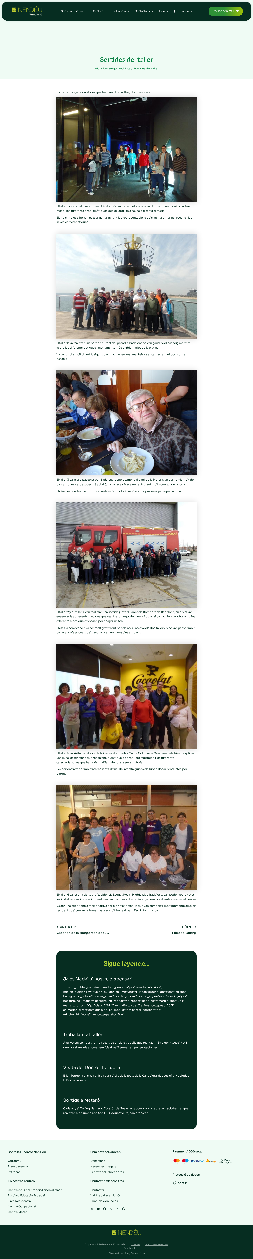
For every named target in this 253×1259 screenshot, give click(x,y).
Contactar (97, 1190)
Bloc (162, 11)
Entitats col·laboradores (107, 1172)
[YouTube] (98, 1208)
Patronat (14, 1172)
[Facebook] (104, 1208)
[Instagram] (117, 1208)
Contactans (142, 11)
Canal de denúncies (104, 1201)
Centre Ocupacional (22, 1206)
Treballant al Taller (82, 1034)
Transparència (18, 1166)
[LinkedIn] (91, 1208)
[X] (110, 1208)
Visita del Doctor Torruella (91, 1067)
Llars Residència (19, 1201)
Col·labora (119, 11)
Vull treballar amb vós (105, 1195)
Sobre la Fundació (72, 11)
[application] (86, 11)
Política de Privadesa (156, 1244)
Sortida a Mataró (81, 1100)
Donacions (97, 1161)
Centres (98, 11)
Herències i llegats (103, 1166)
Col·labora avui (223, 11)
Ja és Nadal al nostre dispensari (98, 979)
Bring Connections (134, 1253)
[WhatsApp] (123, 1208)
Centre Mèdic (17, 1212)
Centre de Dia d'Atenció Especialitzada (35, 1190)
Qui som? (14, 1161)
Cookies (135, 1244)
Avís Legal (129, 1248)
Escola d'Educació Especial (26, 1195)
